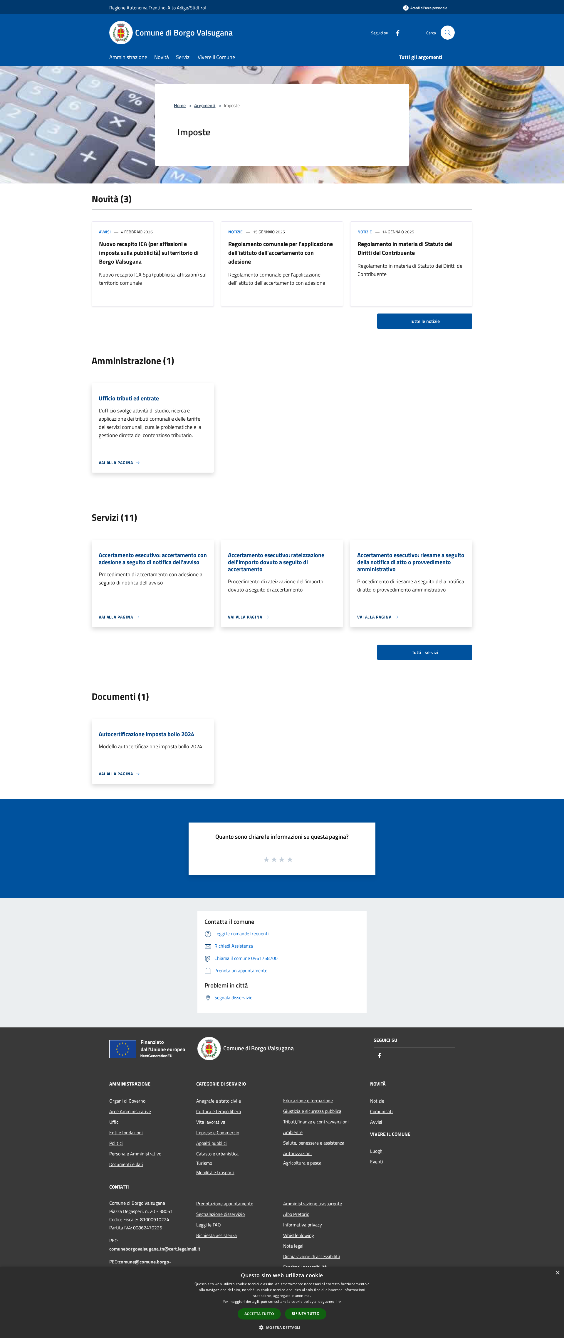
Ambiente (293, 1132)
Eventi (376, 1161)
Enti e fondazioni (126, 1132)
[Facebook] (395, 32)
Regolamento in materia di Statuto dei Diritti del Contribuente (404, 248)
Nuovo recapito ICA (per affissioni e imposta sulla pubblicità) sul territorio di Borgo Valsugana (149, 252)
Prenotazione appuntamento (224, 1203)
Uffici (114, 1121)
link (338, 1301)
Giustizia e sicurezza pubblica (312, 1111)
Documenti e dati (126, 1164)
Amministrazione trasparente (312, 1203)
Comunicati (381, 1111)
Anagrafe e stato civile (218, 1100)
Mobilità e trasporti (215, 1172)
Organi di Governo (127, 1100)
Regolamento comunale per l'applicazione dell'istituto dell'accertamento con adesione (280, 252)
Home (180, 105)
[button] (281, 1327)
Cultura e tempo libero (218, 1111)
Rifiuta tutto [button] (306, 1313)
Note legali (294, 1245)
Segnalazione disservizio (220, 1214)
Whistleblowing (298, 1235)
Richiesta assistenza (216, 1235)
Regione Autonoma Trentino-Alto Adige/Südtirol (157, 7)
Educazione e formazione (308, 1100)
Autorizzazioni (297, 1153)
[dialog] (282, 1302)
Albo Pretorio (296, 1214)
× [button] (557, 1273)
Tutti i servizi (425, 652)
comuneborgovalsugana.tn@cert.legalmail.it (154, 1248)
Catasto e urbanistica (217, 1153)
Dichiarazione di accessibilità (311, 1256)
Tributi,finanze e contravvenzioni (316, 1121)
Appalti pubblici (211, 1143)
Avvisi (105, 232)
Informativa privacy (302, 1224)
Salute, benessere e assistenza (313, 1142)
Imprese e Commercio (217, 1132)
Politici (116, 1143)
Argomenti (204, 105)
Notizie (235, 232)
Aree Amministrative (130, 1111)
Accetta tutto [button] (259, 1313)
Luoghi (377, 1151)
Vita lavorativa (210, 1121)
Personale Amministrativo (135, 1153)
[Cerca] (448, 33)
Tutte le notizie (425, 321)
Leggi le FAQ (208, 1224)
